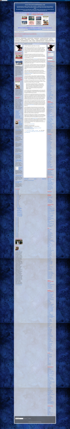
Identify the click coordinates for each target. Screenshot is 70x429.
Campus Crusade (50, 109)
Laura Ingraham (50, 320)
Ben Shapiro (49, 138)
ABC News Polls (50, 354)
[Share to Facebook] (43, 130)
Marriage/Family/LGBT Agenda (44, 39)
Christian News (49, 234)
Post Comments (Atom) (31, 180)
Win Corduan (49, 99)
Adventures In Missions (51, 103)
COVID (32, 131)
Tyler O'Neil (49, 165)
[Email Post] (39, 130)
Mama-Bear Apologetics (51, 218)
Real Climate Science (50, 187)
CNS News (49, 239)
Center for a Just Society (51, 304)
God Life (49, 71)
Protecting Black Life (50, 397)
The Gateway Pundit (50, 341)
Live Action (49, 388)
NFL (38, 131)
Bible (48, 198)
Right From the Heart (50, 126)
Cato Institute (49, 303)
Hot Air (48, 318)
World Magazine (50, 277)
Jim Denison (49, 77)
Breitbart (49, 230)
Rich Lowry (49, 160)
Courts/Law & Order (30, 38)
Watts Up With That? (50, 188)
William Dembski (50, 97)
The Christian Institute (50, 94)
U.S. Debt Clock (50, 287)
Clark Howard (49, 282)
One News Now (50, 258)
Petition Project (49, 185)
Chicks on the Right (50, 305)
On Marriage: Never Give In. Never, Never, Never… (18, 175)
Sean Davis (49, 161)
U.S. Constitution (50, 202)
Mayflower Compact (50, 201)
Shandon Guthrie (50, 91)
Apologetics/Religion (23, 38)
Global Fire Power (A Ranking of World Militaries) (51, 316)
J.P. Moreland (49, 76)
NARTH (49, 220)
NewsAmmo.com (50, 255)
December (18, 195)
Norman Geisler (50, 89)
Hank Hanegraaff (50, 74)
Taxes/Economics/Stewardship (19, 39)
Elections (34, 40)
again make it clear (34, 118)
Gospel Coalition (50, 114)
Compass (49, 283)
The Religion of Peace (50, 95)
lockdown (34, 131)
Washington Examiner (50, 272)
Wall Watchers (49, 129)
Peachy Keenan (50, 159)
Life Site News (49, 249)
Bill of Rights (49, 199)
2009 (17, 229)
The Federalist (49, 340)
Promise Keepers (50, 125)
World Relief (49, 130)
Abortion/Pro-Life (17, 38)
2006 (17, 232)
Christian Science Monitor (51, 307)
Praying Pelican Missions (51, 123)
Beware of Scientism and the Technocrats (18, 154)
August (18, 199)
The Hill (49, 342)
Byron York (49, 140)
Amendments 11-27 (50, 196)
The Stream (49, 346)
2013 (17, 225)
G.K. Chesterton (50, 69)
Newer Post (26, 178)
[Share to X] (42, 130)
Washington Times (50, 274)
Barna (48, 355)
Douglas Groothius (50, 68)
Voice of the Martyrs (50, 128)
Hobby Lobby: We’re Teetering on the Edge (18, 130)
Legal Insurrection (50, 321)
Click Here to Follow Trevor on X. (19, 31)
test (39, 131)
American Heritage (50, 197)
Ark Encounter (49, 171)
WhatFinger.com (50, 276)
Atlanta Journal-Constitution (18, 118)
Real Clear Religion (17, 116)
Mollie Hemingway (50, 157)
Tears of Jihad (49, 92)
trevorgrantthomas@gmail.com (35, 29)
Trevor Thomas (18, 250)
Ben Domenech (50, 137)
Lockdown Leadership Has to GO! (19, 212)
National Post (49, 252)
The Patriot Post (50, 344)
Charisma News (50, 232)
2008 (17, 230)
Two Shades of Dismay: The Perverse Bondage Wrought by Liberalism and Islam (18, 160)
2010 (17, 228)
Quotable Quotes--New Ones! (40, 40)
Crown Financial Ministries (51, 284)
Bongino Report (50, 229)
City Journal (49, 238)
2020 (17, 217)
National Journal (50, 251)
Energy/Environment (27, 39)
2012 (17, 226)
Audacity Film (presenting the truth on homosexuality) (51, 210)
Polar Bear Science (50, 186)
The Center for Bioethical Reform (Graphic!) (51, 402)
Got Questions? (50, 72)
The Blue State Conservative (49, 339)
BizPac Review (49, 302)
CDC (27, 131)
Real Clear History (17, 117)
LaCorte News (49, 248)
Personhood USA (50, 391)
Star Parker (49, 163)
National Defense (17, 40)
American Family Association (50, 207)
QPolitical (49, 325)
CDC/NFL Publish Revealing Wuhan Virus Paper (19, 209)
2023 (17, 192)
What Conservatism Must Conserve (19, 210)
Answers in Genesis (50, 170)
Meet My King (51, 39)
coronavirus (29, 131)
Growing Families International (50, 217)
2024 (17, 191)
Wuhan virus (28, 132)
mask (36, 131)
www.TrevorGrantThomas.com (35, 5)
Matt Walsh (49, 153)
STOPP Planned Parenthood (50, 400)
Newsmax (49, 256)
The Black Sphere (17, 113)
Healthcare (32, 39)
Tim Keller (49, 96)
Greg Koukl (49, 73)
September (18, 198)
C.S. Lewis (49, 64)
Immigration (37, 39)
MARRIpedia (49, 219)
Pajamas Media (50, 323)
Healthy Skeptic (50, 192)
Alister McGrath (50, 63)
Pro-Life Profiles (50, 396)
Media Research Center (51, 250)
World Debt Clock (50, 288)
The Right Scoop (50, 345)
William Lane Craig (50, 98)
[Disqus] (35, 144)
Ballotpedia (49, 301)
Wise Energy (49, 189)
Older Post (44, 178)
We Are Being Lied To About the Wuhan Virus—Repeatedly (20, 168)
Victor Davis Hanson (50, 166)
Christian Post (49, 110)
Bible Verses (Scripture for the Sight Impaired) (51, 107)
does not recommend (31, 104)
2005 (17, 233)
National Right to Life (50, 390)
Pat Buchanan (49, 158)
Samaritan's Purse (50, 127)
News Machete (49, 254)
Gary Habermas (50, 70)
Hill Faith (49, 115)
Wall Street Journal (50, 271)
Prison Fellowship (50, 124)
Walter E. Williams (50, 167)
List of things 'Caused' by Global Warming (51, 183)
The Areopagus (49, 93)
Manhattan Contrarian (50, 184)
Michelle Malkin (49, 155)
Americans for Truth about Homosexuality (51, 208)
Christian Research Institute (51, 66)
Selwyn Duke (49, 162)
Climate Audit (49, 178)
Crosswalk (49, 113)
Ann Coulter (49, 136)
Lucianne (49, 322)
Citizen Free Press (50, 237)
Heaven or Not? (50, 75)
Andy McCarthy (49, 135)
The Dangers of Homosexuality (44, 38)
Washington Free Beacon (51, 273)
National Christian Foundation (50, 122)
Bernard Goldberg (50, 139)
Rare (48, 326)
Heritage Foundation (50, 317)
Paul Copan (49, 90)
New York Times (50, 253)
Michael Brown (49, 154)
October (18, 197)
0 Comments (36, 130)
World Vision (49, 131)
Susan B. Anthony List (50, 401)
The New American (50, 343)
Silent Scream (49, 398)
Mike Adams (49, 156)
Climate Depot (17, 111)
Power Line (49, 324)
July (17, 200)
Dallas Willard (49, 67)
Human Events (49, 319)
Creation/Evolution (36, 38)
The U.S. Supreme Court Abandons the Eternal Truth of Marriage (20, 123)
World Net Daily (50, 278)
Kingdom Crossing (50, 286)
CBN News (49, 231)
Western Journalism (50, 275)
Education (51, 38)
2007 (17, 231)
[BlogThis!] (41, 130)
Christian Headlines (50, 65)
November (18, 196)
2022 (17, 193)
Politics (30, 40)
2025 (17, 190)
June (17, 201)
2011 (17, 227)
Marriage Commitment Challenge (49, 40)
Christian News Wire (50, 235)
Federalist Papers (50, 200)
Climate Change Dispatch (51, 179)
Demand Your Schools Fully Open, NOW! (19, 215)
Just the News (49, 247)
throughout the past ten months (28, 73)
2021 (17, 194)
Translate (29, 418)
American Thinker (17, 110)
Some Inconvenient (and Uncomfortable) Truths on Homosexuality (18, 182)
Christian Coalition (50, 306)
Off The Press (49, 257)
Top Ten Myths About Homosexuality (50, 226)
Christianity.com (50, 111)
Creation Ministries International (50, 172)
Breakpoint (49, 108)
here (30, 14)
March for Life (49, 389)
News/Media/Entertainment (24, 40)
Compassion (49, 112)
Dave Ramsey (49, 285)
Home (35, 178)
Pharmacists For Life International (50, 393)
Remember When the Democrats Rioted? (19, 214)
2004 (17, 234)
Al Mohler (49, 62)
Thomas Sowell (49, 164)
